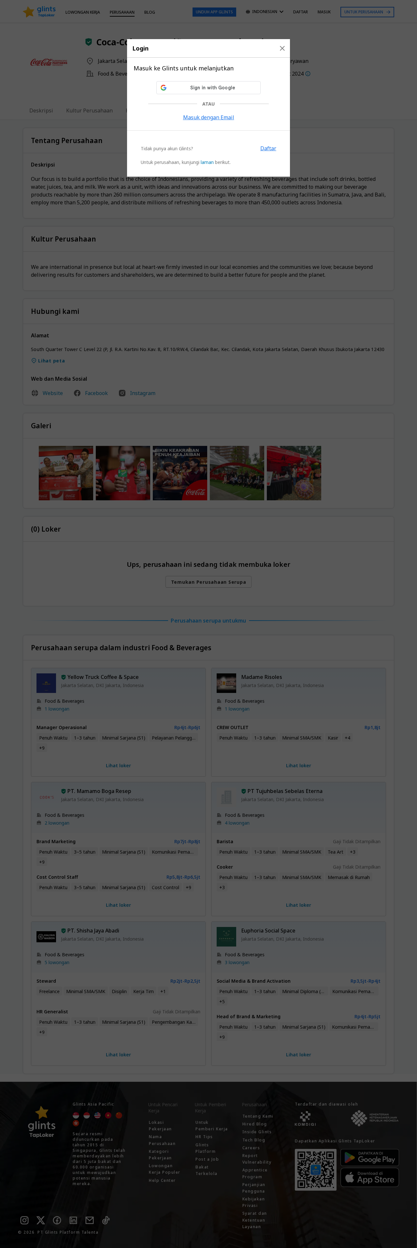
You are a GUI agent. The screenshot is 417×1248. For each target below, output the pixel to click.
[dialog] (208, 108)
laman (207, 162)
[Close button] (282, 48)
